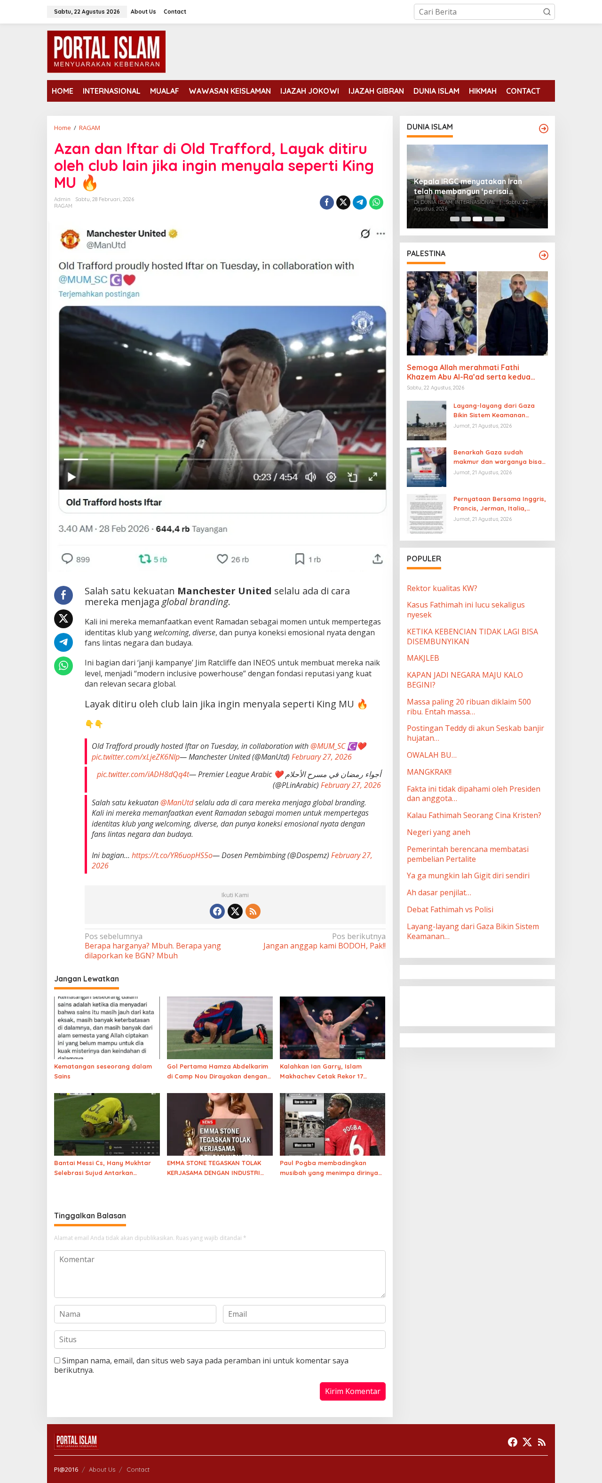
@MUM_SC (327, 746)
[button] (547, 12)
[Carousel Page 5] (500, 219)
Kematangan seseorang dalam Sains (103, 1071)
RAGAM (63, 206)
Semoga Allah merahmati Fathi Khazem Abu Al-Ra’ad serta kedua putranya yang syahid (469, 372)
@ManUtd (176, 802)
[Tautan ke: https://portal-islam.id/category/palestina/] (543, 255)
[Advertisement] (482, 1005)
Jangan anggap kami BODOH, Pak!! (324, 941)
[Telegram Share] (360, 202)
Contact (138, 1469)
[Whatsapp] (376, 202)
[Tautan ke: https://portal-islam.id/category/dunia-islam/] (543, 128)
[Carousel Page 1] (454, 219)
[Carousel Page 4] (488, 219)
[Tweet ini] (343, 202)
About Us (102, 1469)
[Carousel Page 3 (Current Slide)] (477, 219)
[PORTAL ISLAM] (106, 51)
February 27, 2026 (322, 757)
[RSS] (253, 911)
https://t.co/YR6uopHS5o (172, 855)
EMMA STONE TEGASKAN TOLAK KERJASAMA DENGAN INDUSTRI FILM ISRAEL (214, 1168)
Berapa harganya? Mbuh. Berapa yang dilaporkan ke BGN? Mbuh (153, 946)
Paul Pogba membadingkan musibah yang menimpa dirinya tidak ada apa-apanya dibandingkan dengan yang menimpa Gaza (329, 1168)
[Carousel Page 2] (466, 219)
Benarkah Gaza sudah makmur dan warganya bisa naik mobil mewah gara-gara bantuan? (499, 457)
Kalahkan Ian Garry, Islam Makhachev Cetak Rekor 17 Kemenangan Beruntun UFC (322, 1071)
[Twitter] (235, 911)
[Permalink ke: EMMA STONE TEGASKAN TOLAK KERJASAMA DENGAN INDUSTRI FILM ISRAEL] (220, 1123)
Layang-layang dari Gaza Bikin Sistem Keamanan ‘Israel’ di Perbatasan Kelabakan (494, 410)
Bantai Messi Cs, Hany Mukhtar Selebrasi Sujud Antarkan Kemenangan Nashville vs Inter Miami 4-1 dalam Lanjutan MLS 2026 (102, 1168)
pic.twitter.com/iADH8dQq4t (143, 774)
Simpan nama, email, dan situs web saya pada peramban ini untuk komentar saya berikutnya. (201, 1365)
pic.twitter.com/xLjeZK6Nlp (136, 757)
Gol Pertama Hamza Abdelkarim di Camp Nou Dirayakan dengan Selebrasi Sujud (217, 1071)
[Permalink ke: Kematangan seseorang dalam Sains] (107, 1027)
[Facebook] (217, 911)
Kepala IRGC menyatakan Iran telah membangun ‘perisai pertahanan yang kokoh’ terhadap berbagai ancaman (477, 186)
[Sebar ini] (327, 202)
